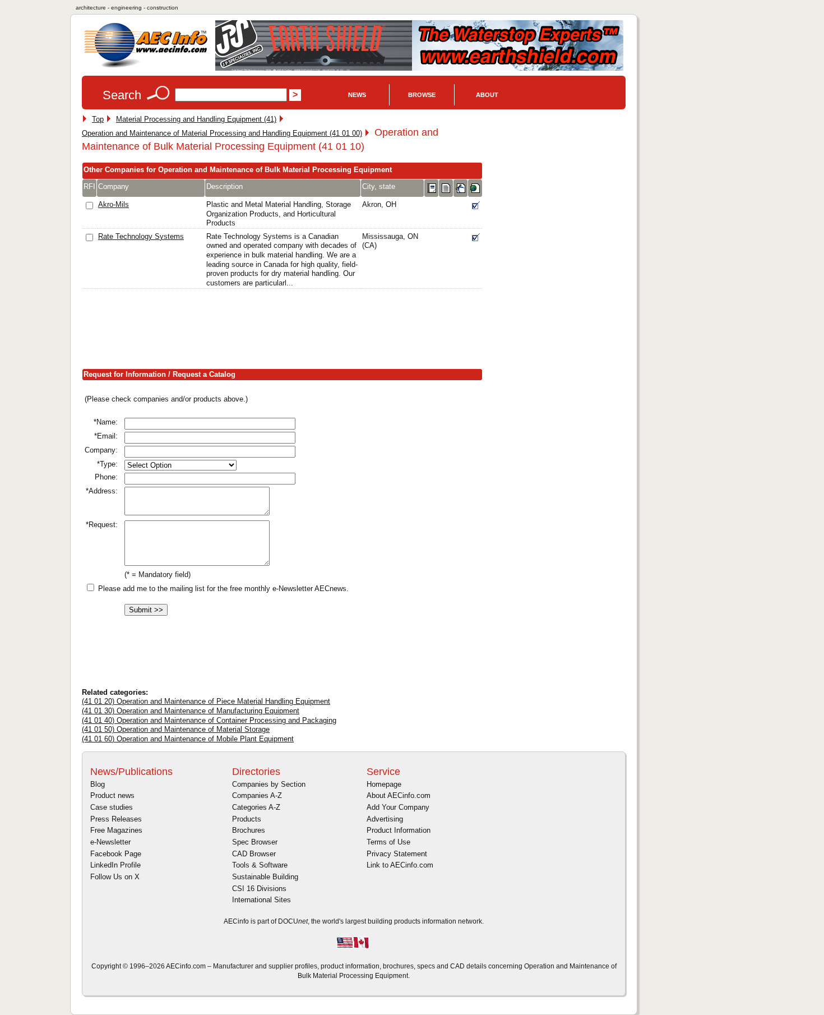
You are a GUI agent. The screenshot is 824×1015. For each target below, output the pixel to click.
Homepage (384, 784)
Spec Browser (254, 842)
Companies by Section (268, 784)
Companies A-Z (257, 795)
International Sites (261, 900)
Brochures (248, 830)
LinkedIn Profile (115, 865)
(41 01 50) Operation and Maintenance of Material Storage (176, 729)
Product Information (398, 830)
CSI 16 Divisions (259, 888)
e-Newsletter (110, 842)
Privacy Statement (397, 854)
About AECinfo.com (398, 795)
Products (246, 819)
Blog (97, 784)
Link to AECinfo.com (400, 865)
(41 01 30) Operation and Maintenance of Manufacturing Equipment (190, 711)
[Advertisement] (286, 331)
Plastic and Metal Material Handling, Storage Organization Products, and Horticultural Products (278, 213)
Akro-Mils (113, 204)
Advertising (385, 819)
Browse (422, 94)
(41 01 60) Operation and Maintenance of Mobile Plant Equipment (188, 739)
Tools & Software (260, 865)
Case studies (111, 807)
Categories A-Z (256, 807)
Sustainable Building (265, 877)
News (357, 94)
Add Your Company (398, 807)
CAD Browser (254, 854)
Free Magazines (116, 830)
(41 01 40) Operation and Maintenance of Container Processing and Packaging (209, 720)
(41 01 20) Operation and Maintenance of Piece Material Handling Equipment (206, 701)
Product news (112, 795)
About (487, 94)
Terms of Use (388, 842)
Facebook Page (115, 854)
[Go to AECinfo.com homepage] (146, 66)
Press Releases (116, 819)
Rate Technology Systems (141, 236)
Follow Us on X (115, 877)
